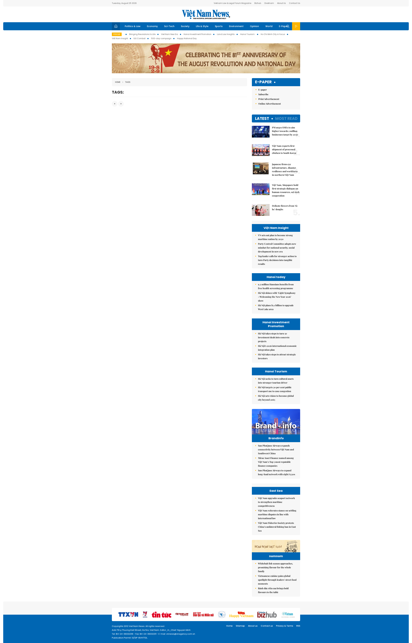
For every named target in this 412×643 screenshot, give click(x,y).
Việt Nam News (206, 14)
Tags (127, 82)
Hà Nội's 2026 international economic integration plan (277, 347)
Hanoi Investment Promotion (197, 34)
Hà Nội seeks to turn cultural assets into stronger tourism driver (276, 380)
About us (253, 625)
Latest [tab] (262, 118)
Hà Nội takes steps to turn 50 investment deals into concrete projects (274, 337)
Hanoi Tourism (247, 34)
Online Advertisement (269, 103)
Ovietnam (269, 3)
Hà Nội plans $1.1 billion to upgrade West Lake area (276, 307)
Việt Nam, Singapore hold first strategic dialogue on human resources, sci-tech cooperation (286, 190)
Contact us (267, 625)
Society (185, 26)
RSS (298, 625)
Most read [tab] (286, 118)
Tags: (118, 92)
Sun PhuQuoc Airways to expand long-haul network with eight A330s (276, 472)
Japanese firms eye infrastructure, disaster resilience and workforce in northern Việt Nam (285, 169)
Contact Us (294, 3)
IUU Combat (139, 38)
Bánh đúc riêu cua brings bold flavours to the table (273, 590)
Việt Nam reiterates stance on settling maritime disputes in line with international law (277, 514)
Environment (236, 26)
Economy (152, 26)
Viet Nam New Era (169, 34)
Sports (219, 26)
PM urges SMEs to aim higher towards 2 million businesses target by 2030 (285, 131)
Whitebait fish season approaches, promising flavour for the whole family (275, 567)
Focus (116, 34)
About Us (281, 3)
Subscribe (263, 94)
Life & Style (202, 26)
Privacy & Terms (284, 625)
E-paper (263, 82)
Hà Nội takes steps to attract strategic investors (277, 356)
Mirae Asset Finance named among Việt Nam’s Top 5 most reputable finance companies (276, 461)
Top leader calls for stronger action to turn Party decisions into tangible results (277, 260)
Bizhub (257, 3)
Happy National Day (187, 38)
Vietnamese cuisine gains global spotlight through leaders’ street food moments (277, 579)
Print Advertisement (268, 99)
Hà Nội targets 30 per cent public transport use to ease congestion (274, 389)
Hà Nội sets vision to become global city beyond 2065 (276, 397)
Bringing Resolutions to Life (142, 34)
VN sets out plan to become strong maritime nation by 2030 (275, 237)
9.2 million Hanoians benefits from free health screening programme (276, 286)
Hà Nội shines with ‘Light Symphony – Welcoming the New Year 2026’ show (276, 296)
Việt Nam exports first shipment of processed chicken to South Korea (284, 149)
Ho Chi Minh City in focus (273, 34)
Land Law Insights (226, 34)
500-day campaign (161, 38)
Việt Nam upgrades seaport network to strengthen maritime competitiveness (276, 502)
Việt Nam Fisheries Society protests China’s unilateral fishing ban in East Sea (277, 526)
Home (117, 82)
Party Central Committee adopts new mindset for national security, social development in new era (277, 247)
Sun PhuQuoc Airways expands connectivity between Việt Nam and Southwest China (276, 449)
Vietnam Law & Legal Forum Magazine (232, 3)
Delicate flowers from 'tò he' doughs (284, 207)
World (268, 26)
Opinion (254, 26)
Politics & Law (132, 26)
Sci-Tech (169, 26)
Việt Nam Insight (120, 38)
